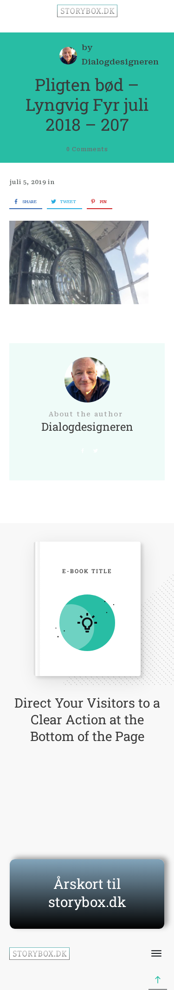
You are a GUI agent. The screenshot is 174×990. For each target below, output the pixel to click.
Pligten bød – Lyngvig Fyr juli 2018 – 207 (87, 104)
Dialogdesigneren (120, 61)
